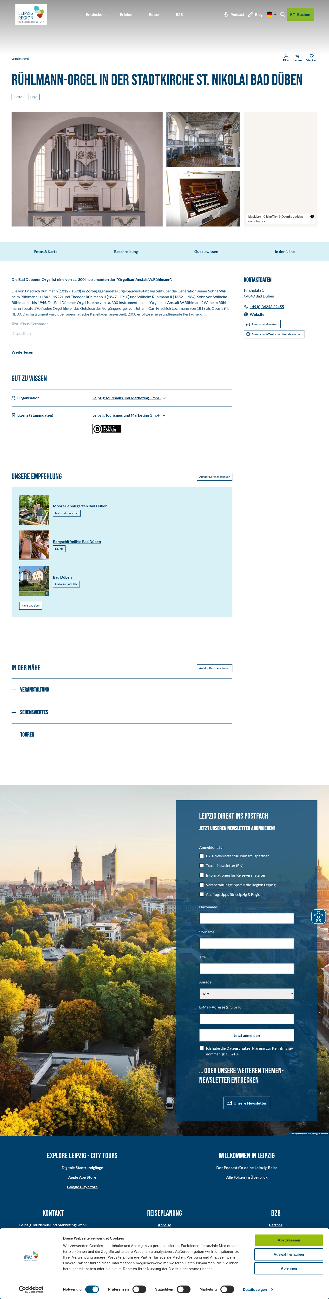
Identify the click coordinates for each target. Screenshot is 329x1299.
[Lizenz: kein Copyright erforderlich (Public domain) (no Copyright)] (106, 432)
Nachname (208, 907)
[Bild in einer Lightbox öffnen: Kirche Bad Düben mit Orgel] (203, 198)
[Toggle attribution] (312, 216)
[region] (281, 169)
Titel (203, 957)
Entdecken (95, 14)
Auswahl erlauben (289, 1254)
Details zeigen (255, 1289)
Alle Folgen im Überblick (247, 1177)
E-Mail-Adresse (221, 1007)
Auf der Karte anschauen (214, 476)
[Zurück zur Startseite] (31, 14)
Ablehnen (289, 1268)
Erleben (126, 14)
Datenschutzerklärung (245, 1048)
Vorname (206, 932)
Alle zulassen (289, 1240)
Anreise (164, 1224)
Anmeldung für (211, 847)
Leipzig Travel (20, 58)
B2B (179, 14)
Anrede (205, 982)
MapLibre (254, 216)
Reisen (154, 14)
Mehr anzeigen (30, 605)
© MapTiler (270, 216)
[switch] (139, 1289)
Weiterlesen (22, 352)
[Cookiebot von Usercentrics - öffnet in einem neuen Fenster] (31, 1289)
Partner (276, 1224)
